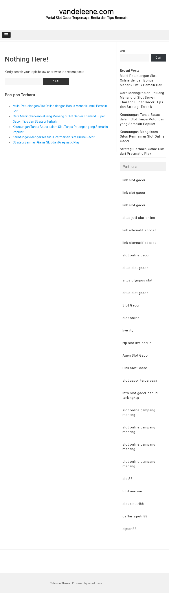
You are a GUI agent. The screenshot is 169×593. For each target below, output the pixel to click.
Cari (122, 51)
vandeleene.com (86, 11)
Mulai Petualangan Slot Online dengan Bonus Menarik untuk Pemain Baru (141, 80)
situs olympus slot (137, 280)
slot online (131, 318)
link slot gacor (134, 180)
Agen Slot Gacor (136, 355)
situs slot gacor (135, 268)
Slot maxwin (132, 491)
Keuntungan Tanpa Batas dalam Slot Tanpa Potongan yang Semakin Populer (142, 119)
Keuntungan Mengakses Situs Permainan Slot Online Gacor (54, 137)
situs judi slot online (139, 218)
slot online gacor (136, 255)
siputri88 (129, 529)
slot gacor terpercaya (140, 381)
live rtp (128, 330)
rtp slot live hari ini (137, 343)
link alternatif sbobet (139, 230)
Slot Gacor (131, 305)
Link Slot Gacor (135, 368)
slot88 (128, 479)
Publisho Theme (60, 583)
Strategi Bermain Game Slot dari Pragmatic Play (46, 142)
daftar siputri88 (135, 516)
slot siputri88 (133, 504)
